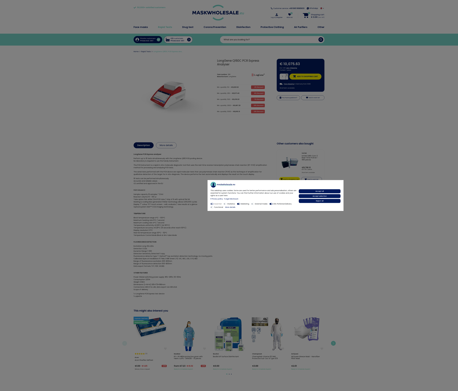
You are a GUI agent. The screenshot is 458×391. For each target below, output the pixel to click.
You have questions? (289, 98)
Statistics (231, 204)
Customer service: (288, 8)
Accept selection (320, 196)
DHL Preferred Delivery (282, 204)
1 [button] (226, 374)
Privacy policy (217, 199)
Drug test (187, 27)
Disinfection (243, 27)
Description (143, 145)
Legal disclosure (231, 199)
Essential (217, 204)
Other (320, 27)
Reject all (319, 201)
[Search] (320, 39)
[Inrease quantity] (286, 75)
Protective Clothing (272, 27)
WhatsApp (313, 8)
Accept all (319, 191)
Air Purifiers (300, 27)
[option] (150, 343)
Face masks (141, 27)
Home (136, 51)
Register (279, 17)
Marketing (245, 204)
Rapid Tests (165, 27)
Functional (218, 207)
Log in (273, 17)
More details (166, 145)
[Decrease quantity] (286, 78)
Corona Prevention (215, 27)
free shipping (289, 84)
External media (261, 204)
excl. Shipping (291, 68)
